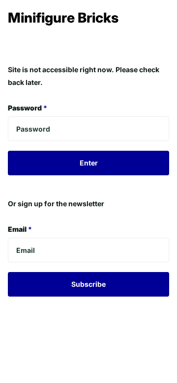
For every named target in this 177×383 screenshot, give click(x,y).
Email (20, 229)
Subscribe (88, 284)
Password (27, 108)
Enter (89, 163)
